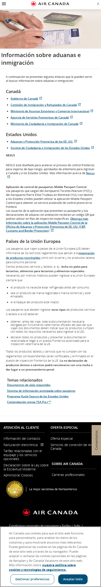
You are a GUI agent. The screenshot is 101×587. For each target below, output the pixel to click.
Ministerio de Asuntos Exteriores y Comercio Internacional (53, 111)
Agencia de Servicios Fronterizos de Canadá (42, 117)
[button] (3, 3)
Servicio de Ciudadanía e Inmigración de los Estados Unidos (53, 148)
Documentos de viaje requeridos (28, 385)
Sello (77, 526)
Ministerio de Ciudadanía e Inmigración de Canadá (47, 124)
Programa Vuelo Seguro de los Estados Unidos (38, 396)
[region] (50, 556)
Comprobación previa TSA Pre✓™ (29, 402)
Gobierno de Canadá (27, 99)
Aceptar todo (73, 579)
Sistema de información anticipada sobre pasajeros (41, 391)
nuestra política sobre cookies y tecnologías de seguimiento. (42, 567)
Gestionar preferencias (32, 579)
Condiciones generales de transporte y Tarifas (40, 526)
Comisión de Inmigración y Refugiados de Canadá (46, 105)
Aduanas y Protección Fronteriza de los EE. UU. (45, 142)
